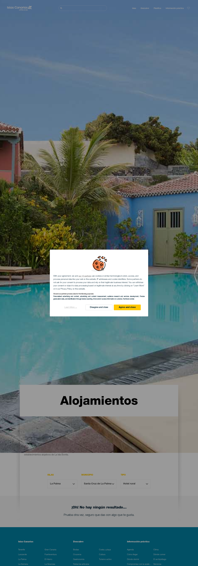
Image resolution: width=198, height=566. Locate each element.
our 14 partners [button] (85, 276)
